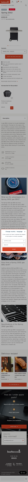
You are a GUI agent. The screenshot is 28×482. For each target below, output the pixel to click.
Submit (14, 249)
